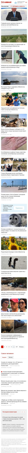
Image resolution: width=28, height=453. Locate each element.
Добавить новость (18, 6)
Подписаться (19, 208)
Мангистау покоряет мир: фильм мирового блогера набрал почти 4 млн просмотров (13, 392)
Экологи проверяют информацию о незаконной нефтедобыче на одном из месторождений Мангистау (12, 336)
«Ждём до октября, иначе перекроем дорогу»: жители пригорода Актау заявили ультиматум (14, 401)
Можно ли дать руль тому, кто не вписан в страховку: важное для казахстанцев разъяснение (13, 382)
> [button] (24, 411)
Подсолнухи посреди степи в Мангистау (13, 252)
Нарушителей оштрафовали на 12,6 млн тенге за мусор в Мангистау (12, 108)
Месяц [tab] (10, 357)
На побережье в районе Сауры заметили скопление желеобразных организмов (13, 152)
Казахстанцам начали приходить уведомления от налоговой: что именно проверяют (12, 373)
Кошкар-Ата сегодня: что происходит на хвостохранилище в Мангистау (13, 45)
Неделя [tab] (4, 357)
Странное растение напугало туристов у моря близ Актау (13, 272)
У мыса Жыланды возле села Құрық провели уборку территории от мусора (12, 174)
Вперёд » (21, 346)
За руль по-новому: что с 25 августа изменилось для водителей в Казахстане (11, 363)
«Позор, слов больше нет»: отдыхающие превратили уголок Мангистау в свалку (13, 293)
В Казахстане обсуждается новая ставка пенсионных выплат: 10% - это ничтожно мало (14, 418)
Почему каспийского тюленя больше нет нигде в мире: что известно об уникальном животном (13, 230)
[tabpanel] (14, 383)
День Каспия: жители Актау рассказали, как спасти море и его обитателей (13, 314)
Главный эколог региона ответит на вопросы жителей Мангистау (11, 24)
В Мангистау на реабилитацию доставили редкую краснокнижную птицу (13, 66)
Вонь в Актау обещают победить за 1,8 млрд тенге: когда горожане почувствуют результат (13, 130)
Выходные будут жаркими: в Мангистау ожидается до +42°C (13, 87)
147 (17, 346)
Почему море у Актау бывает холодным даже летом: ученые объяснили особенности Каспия (13, 196)
